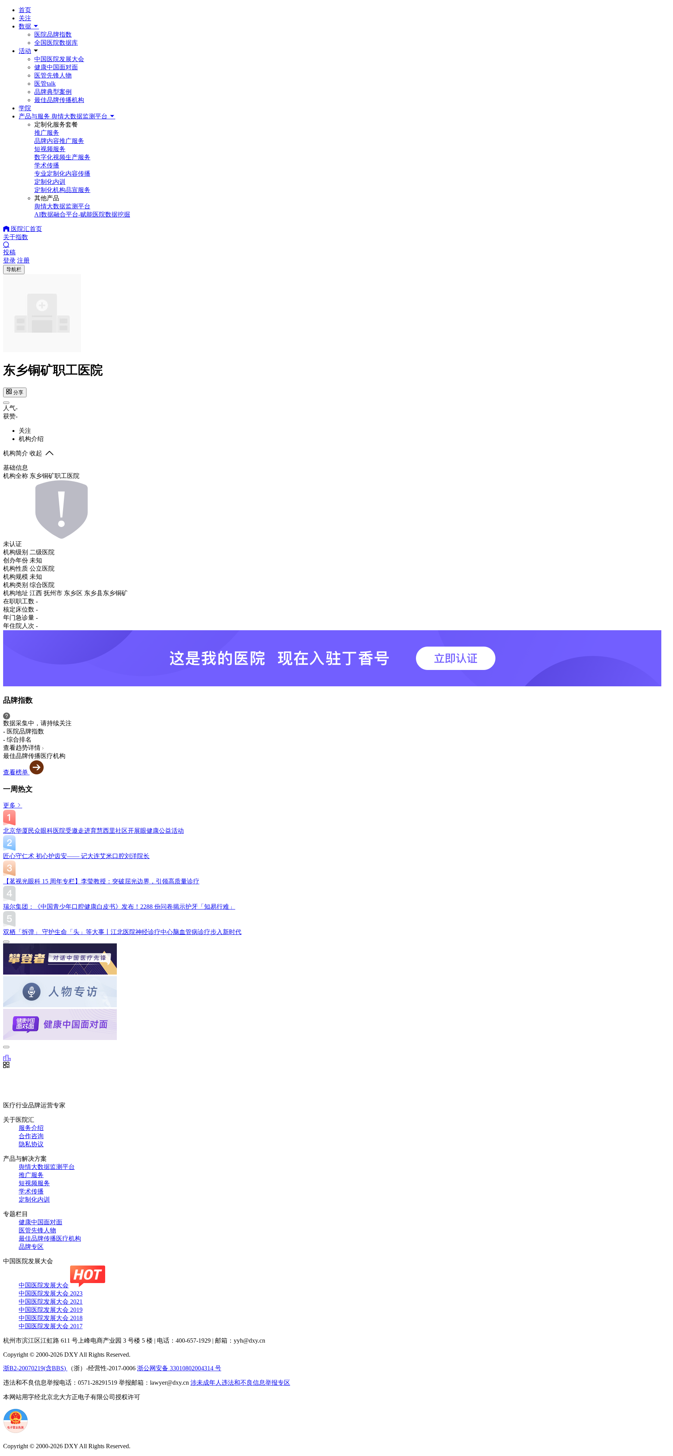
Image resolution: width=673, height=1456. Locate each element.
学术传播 (31, 1191)
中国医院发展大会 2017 (51, 1326)
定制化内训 (34, 1199)
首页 (25, 10)
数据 (26, 26)
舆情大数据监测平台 (47, 1166)
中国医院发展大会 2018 (51, 1318)
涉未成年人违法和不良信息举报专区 (240, 1382)
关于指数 (15, 237)
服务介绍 (31, 1128)
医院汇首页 (25, 229)
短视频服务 (34, 1183)
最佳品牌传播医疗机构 (50, 1238)
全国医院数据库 (56, 42)
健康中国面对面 (56, 67)
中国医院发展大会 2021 (51, 1301)
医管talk (45, 83)
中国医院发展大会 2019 (51, 1309)
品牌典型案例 (53, 91)
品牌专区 (31, 1246)
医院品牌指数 (53, 34)
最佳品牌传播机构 (59, 100)
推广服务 (31, 1175)
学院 (25, 108)
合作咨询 (31, 1136)
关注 (25, 18)
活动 (25, 51)
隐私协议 (31, 1144)
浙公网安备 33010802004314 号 (179, 1368)
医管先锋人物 (53, 75)
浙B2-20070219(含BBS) (35, 1368)
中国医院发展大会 (59, 59)
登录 (9, 260)
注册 (23, 260)
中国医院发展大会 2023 (51, 1293)
